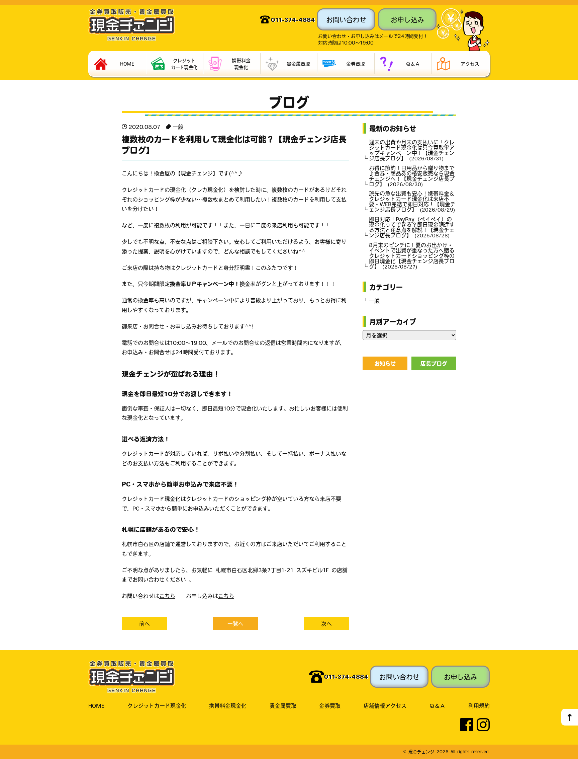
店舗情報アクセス (385, 705)
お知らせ (385, 363)
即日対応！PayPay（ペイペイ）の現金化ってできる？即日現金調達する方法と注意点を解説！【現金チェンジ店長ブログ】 (412, 227)
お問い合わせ (346, 19)
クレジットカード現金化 (156, 705)
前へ (144, 623)
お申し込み (407, 19)
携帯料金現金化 (228, 705)
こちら (167, 595)
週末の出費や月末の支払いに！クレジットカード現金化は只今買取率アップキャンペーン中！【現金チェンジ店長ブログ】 (412, 150)
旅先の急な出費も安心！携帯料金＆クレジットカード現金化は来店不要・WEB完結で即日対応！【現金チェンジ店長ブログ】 (412, 201)
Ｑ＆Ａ (437, 705)
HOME (96, 705)
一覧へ (235, 623)
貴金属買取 (283, 705)
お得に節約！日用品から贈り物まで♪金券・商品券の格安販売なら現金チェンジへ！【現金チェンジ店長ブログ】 (412, 175)
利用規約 (479, 705)
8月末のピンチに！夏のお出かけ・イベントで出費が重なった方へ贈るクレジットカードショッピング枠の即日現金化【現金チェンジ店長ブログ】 (412, 255)
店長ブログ (433, 363)
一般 (178, 126)
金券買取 (330, 705)
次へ (326, 623)
